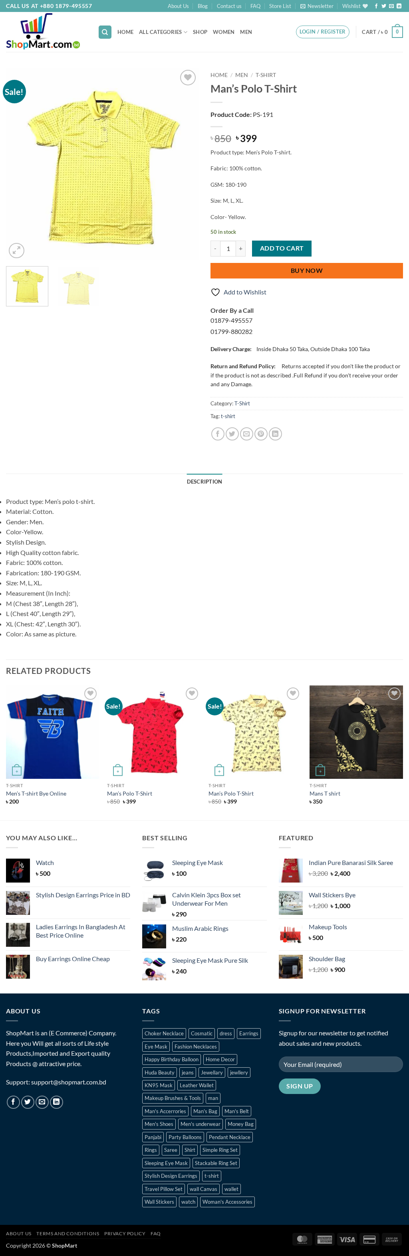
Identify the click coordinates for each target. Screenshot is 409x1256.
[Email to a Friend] (246, 433)
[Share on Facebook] (217, 433)
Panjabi (153, 1137)
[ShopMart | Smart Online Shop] (46, 32)
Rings (151, 1150)
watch (188, 1202)
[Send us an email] (391, 6)
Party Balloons (185, 1137)
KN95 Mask (159, 1085)
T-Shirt (266, 75)
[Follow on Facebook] (376, 6)
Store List (280, 6)
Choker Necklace (164, 1033)
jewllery (239, 1072)
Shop (200, 32)
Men (246, 32)
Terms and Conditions (67, 1233)
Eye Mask (156, 1046)
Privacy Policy (125, 1233)
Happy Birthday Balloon (172, 1059)
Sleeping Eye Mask (166, 1163)
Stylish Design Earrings (171, 1176)
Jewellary (212, 1072)
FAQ (255, 6)
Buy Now (307, 270)
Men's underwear (200, 1124)
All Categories (160, 32)
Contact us (229, 6)
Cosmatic (201, 1033)
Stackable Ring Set (216, 1163)
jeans (188, 1072)
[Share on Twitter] (232, 433)
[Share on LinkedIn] (275, 433)
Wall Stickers (159, 1202)
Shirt (190, 1150)
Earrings (248, 1033)
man (213, 1098)
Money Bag (241, 1124)
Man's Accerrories (165, 1111)
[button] (317, 6)
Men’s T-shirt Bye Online (36, 793)
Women (223, 32)
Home (125, 32)
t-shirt (228, 416)
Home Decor (220, 1059)
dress (226, 1033)
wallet (231, 1189)
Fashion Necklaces (196, 1046)
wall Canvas (203, 1189)
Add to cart (282, 248)
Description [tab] (204, 481)
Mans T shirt (325, 793)
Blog (203, 6)
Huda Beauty (160, 1072)
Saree (170, 1150)
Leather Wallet (197, 1085)
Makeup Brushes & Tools (173, 1098)
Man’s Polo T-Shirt (129, 793)
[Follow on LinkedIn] (399, 6)
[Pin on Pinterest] (261, 433)
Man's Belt (236, 1111)
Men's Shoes (159, 1124)
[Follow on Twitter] (383, 6)
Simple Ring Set (220, 1150)
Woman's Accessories (227, 1202)
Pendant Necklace (229, 1137)
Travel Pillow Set (164, 1189)
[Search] (105, 32)
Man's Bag (205, 1111)
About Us (178, 6)
